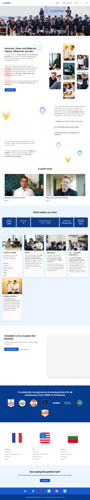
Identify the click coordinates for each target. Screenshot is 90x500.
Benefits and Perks (11, 349)
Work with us (10, 90)
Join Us (76, 2)
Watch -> (7, 200)
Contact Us (45, 480)
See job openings (24, 349)
